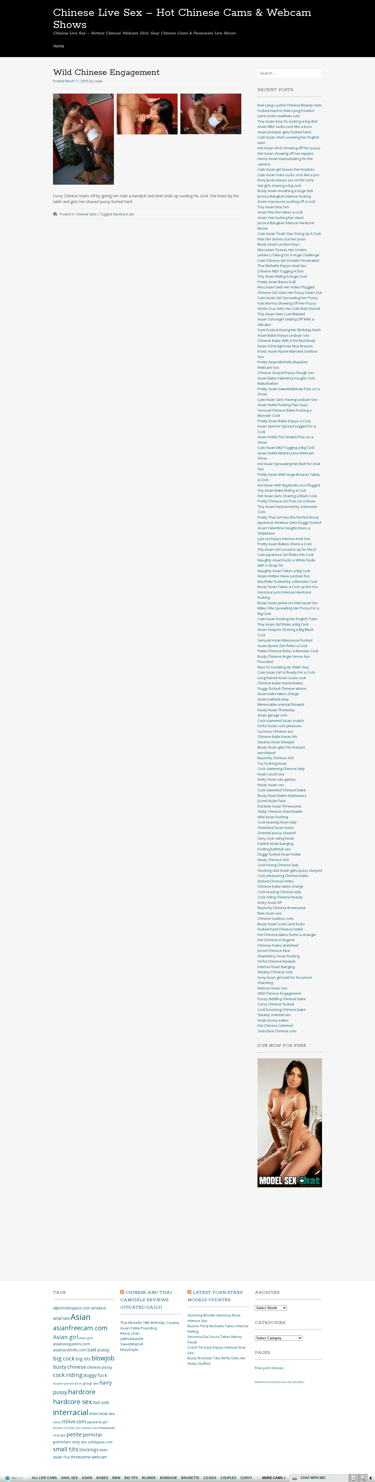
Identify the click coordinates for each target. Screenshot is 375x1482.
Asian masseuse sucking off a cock (286, 201)
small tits (65, 1449)
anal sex (61, 1318)
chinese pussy (99, 1367)
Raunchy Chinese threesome (282, 907)
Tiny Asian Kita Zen (273, 206)
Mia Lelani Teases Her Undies (282, 249)
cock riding (67, 1375)
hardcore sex (123, 214)
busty (59, 1366)
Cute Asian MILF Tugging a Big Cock (286, 447)
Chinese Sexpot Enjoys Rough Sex (286, 372)
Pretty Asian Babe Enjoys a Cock (284, 420)
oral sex (59, 1435)
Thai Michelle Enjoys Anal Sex (282, 265)
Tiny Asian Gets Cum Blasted (281, 313)
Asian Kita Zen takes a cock (280, 212)
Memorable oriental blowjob (281, 704)
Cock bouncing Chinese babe (282, 1009)
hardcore (82, 1391)
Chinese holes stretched (278, 945)
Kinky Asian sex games (277, 779)
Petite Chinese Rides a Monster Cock (288, 650)
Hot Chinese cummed (275, 1025)
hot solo (101, 1402)
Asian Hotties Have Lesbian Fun (284, 575)
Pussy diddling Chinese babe (282, 998)
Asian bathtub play (273, 699)
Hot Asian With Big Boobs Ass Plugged (289, 485)
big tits (83, 1359)
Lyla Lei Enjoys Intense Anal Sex (284, 538)
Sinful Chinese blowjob (277, 961)
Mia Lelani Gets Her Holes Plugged (286, 287)
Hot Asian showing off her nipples (286, 153)
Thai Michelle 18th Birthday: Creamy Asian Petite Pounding (149, 1325)
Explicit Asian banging (275, 843)
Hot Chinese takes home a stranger (287, 934)
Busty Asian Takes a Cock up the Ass (288, 586)
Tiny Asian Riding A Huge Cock (282, 276)
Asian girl (65, 1337)
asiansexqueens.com (71, 1343)
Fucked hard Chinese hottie (280, 929)
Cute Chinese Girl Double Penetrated (288, 260)
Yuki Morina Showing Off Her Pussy (287, 303)
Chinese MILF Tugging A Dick (281, 271)
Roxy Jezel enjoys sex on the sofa (286, 180)
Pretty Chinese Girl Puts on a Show (286, 501)
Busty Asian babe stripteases (282, 795)
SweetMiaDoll (131, 1344)
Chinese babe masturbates (280, 682)
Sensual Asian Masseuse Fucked (285, 640)
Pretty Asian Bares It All (277, 281)
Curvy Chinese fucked (276, 1004)
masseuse (107, 1427)
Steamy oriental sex (274, 1014)
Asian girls (86, 1338)
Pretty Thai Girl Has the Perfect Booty (288, 517)
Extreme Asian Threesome (279, 806)
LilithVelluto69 (131, 1338)
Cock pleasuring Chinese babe (283, 875)
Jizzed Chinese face (274, 950)
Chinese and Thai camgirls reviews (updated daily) (146, 1300)
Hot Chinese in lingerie (276, 939)
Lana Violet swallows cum (279, 115)
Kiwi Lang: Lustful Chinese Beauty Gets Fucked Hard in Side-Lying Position (290, 108)
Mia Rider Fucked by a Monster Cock (287, 581)
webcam (99, 1456)
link (370, 1396)
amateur (98, 1308)
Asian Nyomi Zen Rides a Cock (282, 645)
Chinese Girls (86, 214)
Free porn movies (269, 1367)
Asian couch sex (271, 774)
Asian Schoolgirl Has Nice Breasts (285, 346)
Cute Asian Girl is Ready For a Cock (286, 672)
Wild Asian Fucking (273, 816)
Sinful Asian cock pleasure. (280, 725)
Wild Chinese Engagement (279, 993)
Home (58, 46)
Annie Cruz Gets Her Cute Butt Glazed (289, 308)
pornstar (92, 1434)
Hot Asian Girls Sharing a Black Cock (287, 495)
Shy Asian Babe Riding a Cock (282, 490)
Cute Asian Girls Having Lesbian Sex (287, 399)
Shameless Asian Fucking (279, 956)
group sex (91, 1383)
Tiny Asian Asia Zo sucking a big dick (287, 121)
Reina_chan (130, 1333)
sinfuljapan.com (100, 1442)
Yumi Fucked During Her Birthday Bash (289, 329)
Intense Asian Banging (276, 966)
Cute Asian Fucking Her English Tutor (288, 618)
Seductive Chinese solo (277, 1030)
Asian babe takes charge (278, 693)
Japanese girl (97, 1422)
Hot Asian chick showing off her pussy (289, 147)
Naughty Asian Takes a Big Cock (284, 570)
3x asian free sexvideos (290, 1382)
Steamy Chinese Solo (275, 971)
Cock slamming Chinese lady (281, 768)
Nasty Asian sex (271, 784)
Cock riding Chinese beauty (280, 897)
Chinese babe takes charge (280, 886)
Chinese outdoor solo (275, 918)
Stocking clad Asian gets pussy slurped (290, 870)
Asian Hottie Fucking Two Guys (283, 404)
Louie (98, 81)
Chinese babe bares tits (277, 736)
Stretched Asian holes (276, 827)
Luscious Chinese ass (275, 731)
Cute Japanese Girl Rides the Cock (286, 554)
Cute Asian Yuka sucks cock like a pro (288, 174)
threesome (81, 1456)
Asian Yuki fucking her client (281, 217)
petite (74, 1434)
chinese (76, 1366)
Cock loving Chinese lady (278, 864)
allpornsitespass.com (71, 1308)
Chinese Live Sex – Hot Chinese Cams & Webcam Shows (182, 19)
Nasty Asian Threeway (276, 709)
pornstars (62, 1441)
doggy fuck (95, 1375)
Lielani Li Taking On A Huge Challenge (288, 254)
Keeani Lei (60, 1428)
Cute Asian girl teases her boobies (286, 169)
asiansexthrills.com (69, 1349)
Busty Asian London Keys (279, 244)
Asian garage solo (272, 715)
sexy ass (79, 1441)
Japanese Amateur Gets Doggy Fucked (289, 522)
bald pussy (98, 1350)
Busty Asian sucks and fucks (281, 923)
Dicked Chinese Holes (276, 881)
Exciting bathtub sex (274, 849)
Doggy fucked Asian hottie (279, 854)
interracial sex (102, 1413)
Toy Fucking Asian (272, 763)
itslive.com (74, 1421)
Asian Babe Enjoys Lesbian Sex (283, 335)
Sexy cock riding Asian (276, 838)
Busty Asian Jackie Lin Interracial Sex (288, 602)
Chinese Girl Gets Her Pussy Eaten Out (290, 292)
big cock (64, 1358)
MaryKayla (129, 1349)
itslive (57, 1422)
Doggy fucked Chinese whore (282, 688)
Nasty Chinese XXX (273, 859)
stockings (89, 1450)
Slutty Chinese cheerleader (280, 811)
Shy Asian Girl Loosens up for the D (287, 549)
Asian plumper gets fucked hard (284, 132)
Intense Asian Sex (272, 988)
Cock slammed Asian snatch (281, 720)
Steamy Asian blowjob (276, 741)
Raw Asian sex (270, 913)
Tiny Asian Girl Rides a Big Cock (283, 624)
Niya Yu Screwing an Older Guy (283, 667)
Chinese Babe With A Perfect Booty (286, 340)
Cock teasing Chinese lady (279, 891)
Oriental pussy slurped (277, 832)
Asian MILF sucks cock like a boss (285, 126)
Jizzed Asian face (272, 800)
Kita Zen (75, 1428)
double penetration (67, 1383)
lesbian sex (90, 1428)
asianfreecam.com (80, 1327)
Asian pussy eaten (273, 1020)
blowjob (102, 1358)
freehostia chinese (266, 1382)
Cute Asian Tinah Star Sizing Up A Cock (289, 233)
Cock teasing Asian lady (277, 822)
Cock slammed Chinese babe (282, 790)
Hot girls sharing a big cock (279, 185)
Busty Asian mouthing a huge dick (285, 190)
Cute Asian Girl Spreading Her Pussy (288, 297)
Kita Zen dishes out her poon (282, 239)
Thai (66, 1457)
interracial (70, 1412)
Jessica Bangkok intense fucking (284, 196)
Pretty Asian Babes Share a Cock (285, 543)
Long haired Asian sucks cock (282, 677)
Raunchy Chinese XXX (276, 757)
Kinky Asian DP (270, 902)
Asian (81, 1316)
